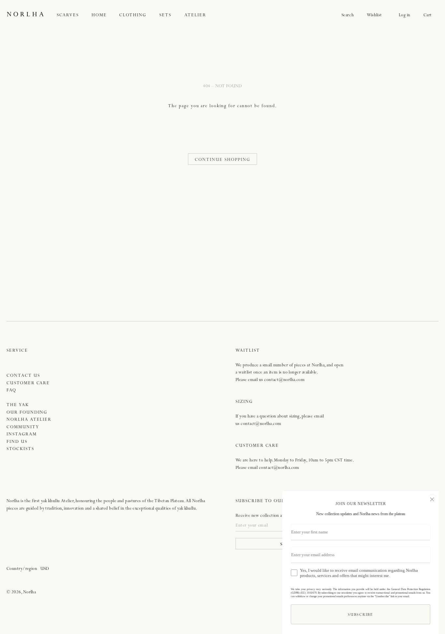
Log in (404, 15)
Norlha (29, 592)
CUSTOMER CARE (28, 383)
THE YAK (18, 405)
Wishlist (376, 15)
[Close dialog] (432, 498)
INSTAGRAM (22, 434)
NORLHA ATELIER (29, 419)
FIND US (17, 442)
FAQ (11, 390)
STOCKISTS (20, 449)
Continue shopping (222, 160)
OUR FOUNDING (27, 412)
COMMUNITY (23, 427)
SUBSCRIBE (360, 615)
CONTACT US (23, 375)
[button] (74, 15)
